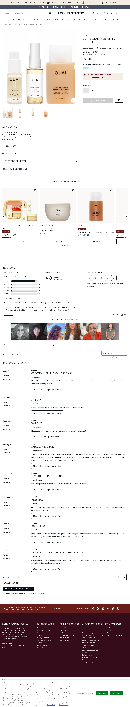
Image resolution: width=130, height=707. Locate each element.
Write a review (88, 55)
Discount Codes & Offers (91, 640)
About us (85, 628)
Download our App (43, 630)
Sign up (57, 608)
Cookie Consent (7, 643)
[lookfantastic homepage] (71, 13)
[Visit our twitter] (98, 608)
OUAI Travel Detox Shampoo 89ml (92, 226)
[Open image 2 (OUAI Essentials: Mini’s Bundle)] (20, 112)
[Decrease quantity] (86, 90)
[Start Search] (50, 13)
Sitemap (85, 652)
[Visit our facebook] (93, 608)
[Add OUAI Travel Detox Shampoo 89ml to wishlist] (111, 190)
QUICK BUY (20, 242)
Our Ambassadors (88, 645)
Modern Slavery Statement (68, 635)
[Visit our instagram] (103, 608)
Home (4, 25)
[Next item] (126, 216)
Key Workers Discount (89, 657)
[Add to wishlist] (119, 100)
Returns (39, 635)
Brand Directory (87, 633)
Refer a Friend (87, 655)
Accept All (116, 693)
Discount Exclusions (43, 633)
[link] (108, 13)
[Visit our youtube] (108, 608)
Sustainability (64, 638)
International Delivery (44, 640)
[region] (65, 693)
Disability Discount (88, 643)
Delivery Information (43, 638)
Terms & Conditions (66, 628)
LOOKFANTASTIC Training (113, 635)
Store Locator (110, 628)
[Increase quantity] (99, 90)
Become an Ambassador (90, 660)
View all (120, 64)
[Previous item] (3, 216)
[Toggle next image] (76, 67)
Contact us (40, 643)
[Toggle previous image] (3, 67)
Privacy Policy (64, 630)
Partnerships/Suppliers (90, 650)
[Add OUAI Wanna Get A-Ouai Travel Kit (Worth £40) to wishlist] (35, 190)
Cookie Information (66, 633)
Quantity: (87, 86)
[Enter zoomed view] (73, 100)
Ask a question (100, 55)
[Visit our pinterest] (118, 608)
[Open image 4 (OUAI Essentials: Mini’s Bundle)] (45, 112)
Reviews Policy (64, 640)
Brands (11, 25)
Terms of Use (63, 705)
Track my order (42, 648)
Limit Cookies (102, 693)
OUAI (18, 25)
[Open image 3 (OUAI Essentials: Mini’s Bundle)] (33, 112)
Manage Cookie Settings (85, 693)
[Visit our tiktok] (113, 608)
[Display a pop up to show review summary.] (18, 235)
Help (38, 628)
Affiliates (85, 648)
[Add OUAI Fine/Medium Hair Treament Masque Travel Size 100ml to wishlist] (73, 190)
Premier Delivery (42, 645)
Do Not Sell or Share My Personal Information (13, 646)
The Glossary (86, 630)
